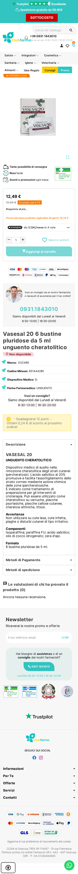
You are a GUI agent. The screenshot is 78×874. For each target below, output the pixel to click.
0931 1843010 (41, 666)
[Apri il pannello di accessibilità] (8, 868)
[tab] (39, 444)
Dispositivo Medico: (20, 379)
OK (66, 637)
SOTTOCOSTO (41, 17)
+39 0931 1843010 (43, 36)
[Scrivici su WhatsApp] (69, 865)
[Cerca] (71, 30)
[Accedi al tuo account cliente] (61, 45)
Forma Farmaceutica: (21, 388)
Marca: (12, 362)
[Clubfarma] (17, 37)
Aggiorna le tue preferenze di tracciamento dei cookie (39, 841)
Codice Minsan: (17, 371)
